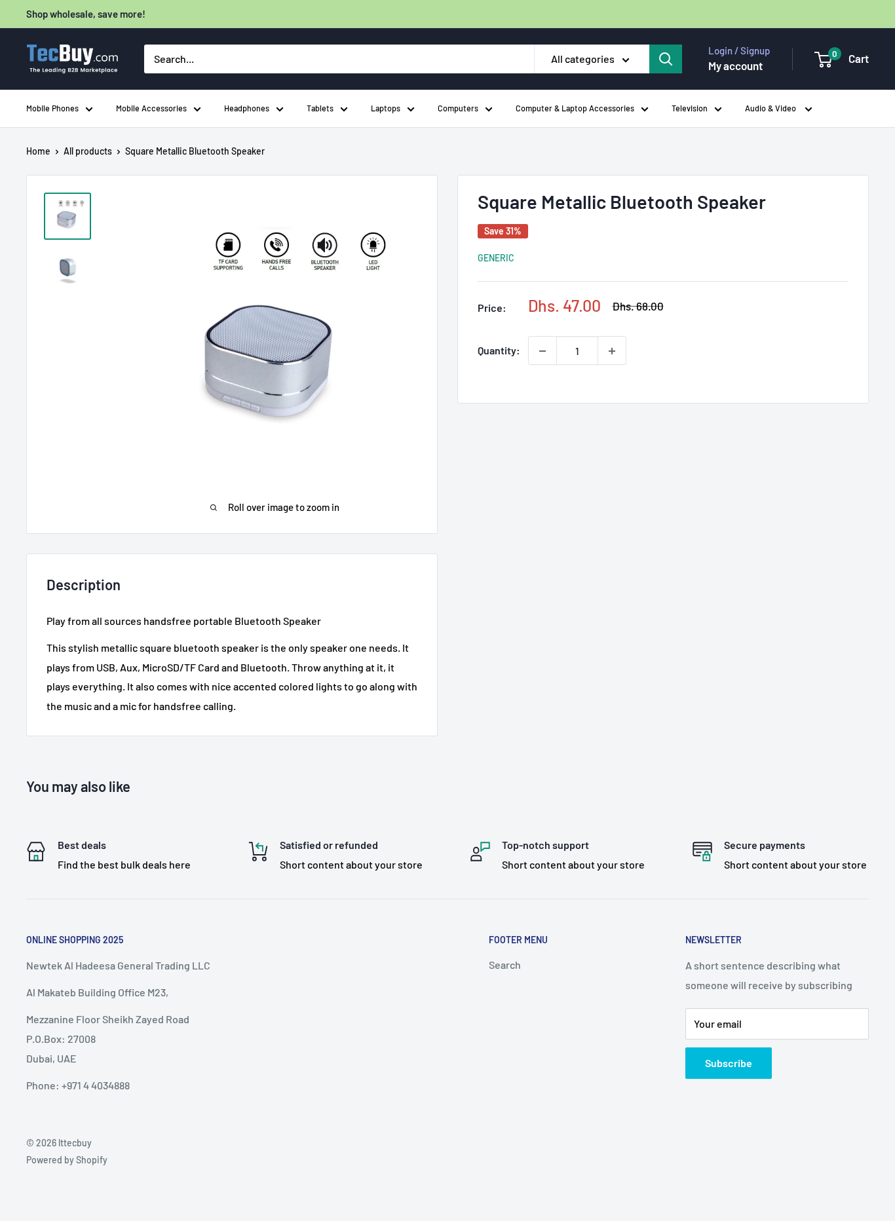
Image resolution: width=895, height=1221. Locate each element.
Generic (496, 258)
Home (38, 151)
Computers (458, 108)
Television (690, 108)
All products (88, 151)
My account (735, 65)
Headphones (246, 108)
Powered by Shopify (66, 1159)
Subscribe (728, 1063)
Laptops (385, 108)
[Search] (665, 59)
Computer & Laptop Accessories (575, 108)
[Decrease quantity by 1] (542, 351)
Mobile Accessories (151, 108)
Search (505, 964)
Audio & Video (771, 108)
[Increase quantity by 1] (612, 351)
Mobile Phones (52, 108)
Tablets (320, 108)
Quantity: (499, 351)
